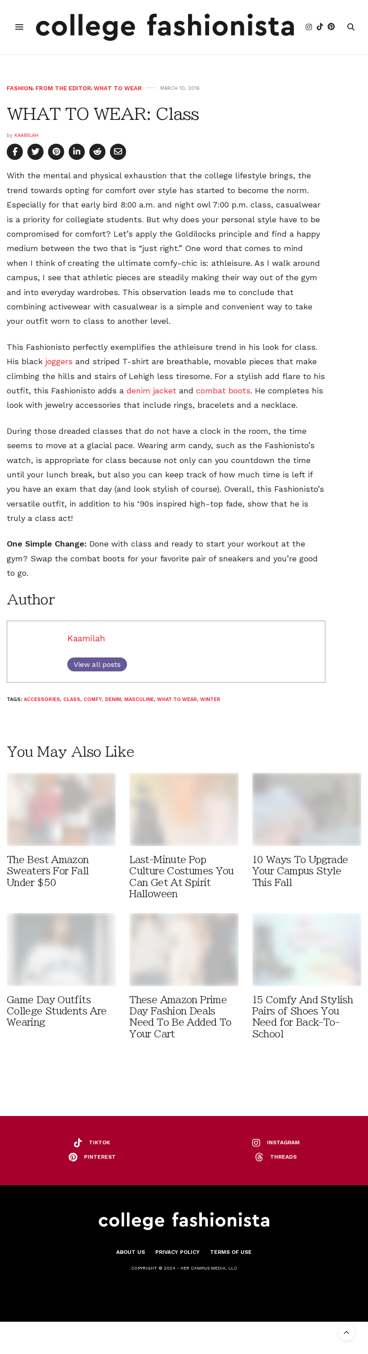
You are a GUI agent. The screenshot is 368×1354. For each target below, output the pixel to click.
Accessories (42, 699)
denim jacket (151, 390)
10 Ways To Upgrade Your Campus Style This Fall (300, 871)
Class (71, 699)
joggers (59, 361)
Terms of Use (231, 1252)
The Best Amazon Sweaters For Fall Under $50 (48, 871)
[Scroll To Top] (346, 1332)
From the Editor (63, 88)
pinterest (100, 1157)
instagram (283, 1142)
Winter (210, 699)
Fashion (20, 88)
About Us (130, 1252)
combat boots (223, 390)
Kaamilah (26, 135)
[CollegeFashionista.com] (165, 27)
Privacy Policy (177, 1252)
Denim (113, 699)
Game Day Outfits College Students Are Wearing (56, 1011)
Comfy (92, 699)
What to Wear (118, 88)
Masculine (139, 699)
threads (283, 1157)
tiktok (99, 1142)
